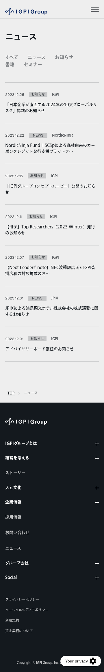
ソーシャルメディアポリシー (27, 610)
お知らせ (64, 57)
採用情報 (13, 517)
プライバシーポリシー (22, 599)
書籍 (9, 64)
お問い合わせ (17, 533)
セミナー (33, 64)
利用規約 (12, 620)
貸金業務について (19, 631)
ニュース (36, 57)
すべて (11, 57)
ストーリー (15, 473)
